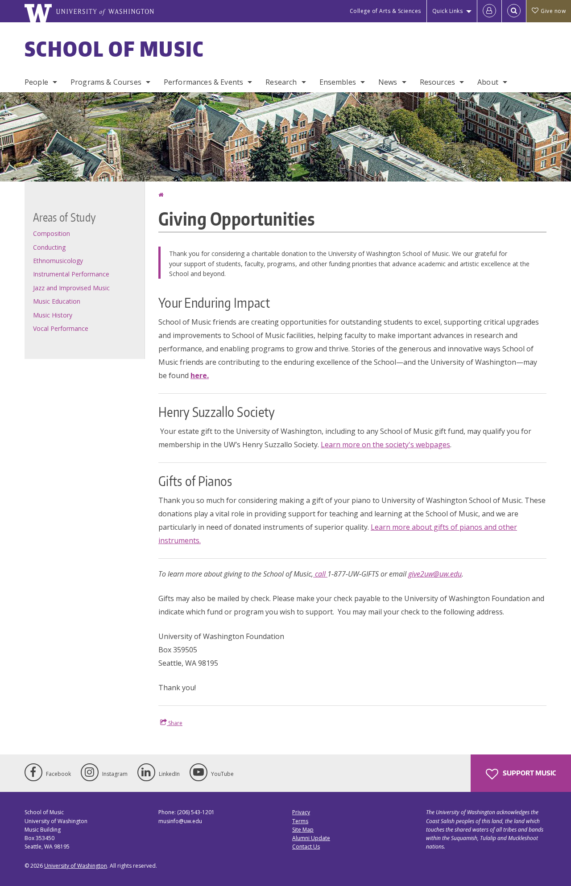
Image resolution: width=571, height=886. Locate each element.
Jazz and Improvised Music (71, 288)
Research (281, 82)
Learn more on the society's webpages (385, 444)
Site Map (303, 829)
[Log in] (489, 11)
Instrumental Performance (71, 274)
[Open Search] (514, 11)
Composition (51, 233)
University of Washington (75, 866)
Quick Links (447, 11)
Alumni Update (311, 838)
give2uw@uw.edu (435, 574)
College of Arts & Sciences (385, 11)
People (36, 82)
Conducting (49, 247)
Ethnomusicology (58, 260)
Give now (553, 11)
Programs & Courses (105, 82)
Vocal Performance (60, 328)
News (387, 82)
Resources (437, 82)
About (487, 82)
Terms (300, 821)
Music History (52, 315)
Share (174, 723)
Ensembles (337, 82)
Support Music (528, 773)
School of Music (114, 48)
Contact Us (306, 846)
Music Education (56, 301)
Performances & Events (203, 82)
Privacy (301, 812)
